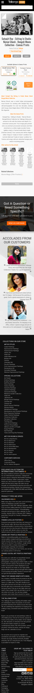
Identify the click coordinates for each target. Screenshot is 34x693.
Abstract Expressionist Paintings (14, 372)
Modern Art (7, 358)
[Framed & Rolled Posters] (22, 520)
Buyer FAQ (4, 663)
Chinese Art (8, 403)
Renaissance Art (9, 368)
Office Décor (8, 460)
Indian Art (7, 354)
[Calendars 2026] (14, 499)
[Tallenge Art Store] (17, 2)
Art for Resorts (9, 450)
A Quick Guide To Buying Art (4, 655)
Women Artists (9, 407)
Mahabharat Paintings (11, 409)
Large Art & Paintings (10, 423)
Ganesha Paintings (10, 388)
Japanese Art (8, 397)
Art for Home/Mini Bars (11, 446)
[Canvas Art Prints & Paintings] (26, 535)
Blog (2, 684)
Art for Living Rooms (10, 439)
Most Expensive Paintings (12, 413)
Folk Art (6, 360)
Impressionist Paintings (11, 351)
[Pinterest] (31, 674)
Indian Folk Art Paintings (11, 415)
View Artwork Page (16, 51)
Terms (3, 668)
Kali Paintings (8, 431)
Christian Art (8, 401)
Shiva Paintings (9, 384)
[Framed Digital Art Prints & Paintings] (2, 555)
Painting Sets (8, 421)
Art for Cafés (8, 452)
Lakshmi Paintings (9, 390)
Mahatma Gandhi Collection (12, 394)
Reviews (4, 665)
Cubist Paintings (9, 347)
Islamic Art (7, 352)
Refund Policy (5, 666)
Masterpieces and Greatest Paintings (15, 411)
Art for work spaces (10, 454)
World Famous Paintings (11, 405)
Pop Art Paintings (9, 364)
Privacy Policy (5, 674)
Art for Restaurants (10, 448)
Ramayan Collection (10, 419)
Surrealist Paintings (10, 370)
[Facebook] (25, 674)
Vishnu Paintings (9, 386)
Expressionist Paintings (11, 349)
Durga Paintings (9, 429)
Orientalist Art (8, 362)
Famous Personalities (11, 425)
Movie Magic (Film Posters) (11, 174)
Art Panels (7, 378)
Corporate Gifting (9, 462)
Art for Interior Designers (12, 464)
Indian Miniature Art (10, 356)
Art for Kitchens (9, 442)
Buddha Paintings (9, 382)
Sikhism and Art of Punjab (12, 427)
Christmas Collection (10, 417)
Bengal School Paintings (11, 399)
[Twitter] (23, 674)
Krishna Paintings (9, 380)
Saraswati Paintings (10, 392)
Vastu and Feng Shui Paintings (13, 433)
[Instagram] (28, 674)
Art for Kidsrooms (10, 444)
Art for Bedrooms (9, 441)
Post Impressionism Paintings (13, 366)
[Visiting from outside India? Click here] (25, 471)
